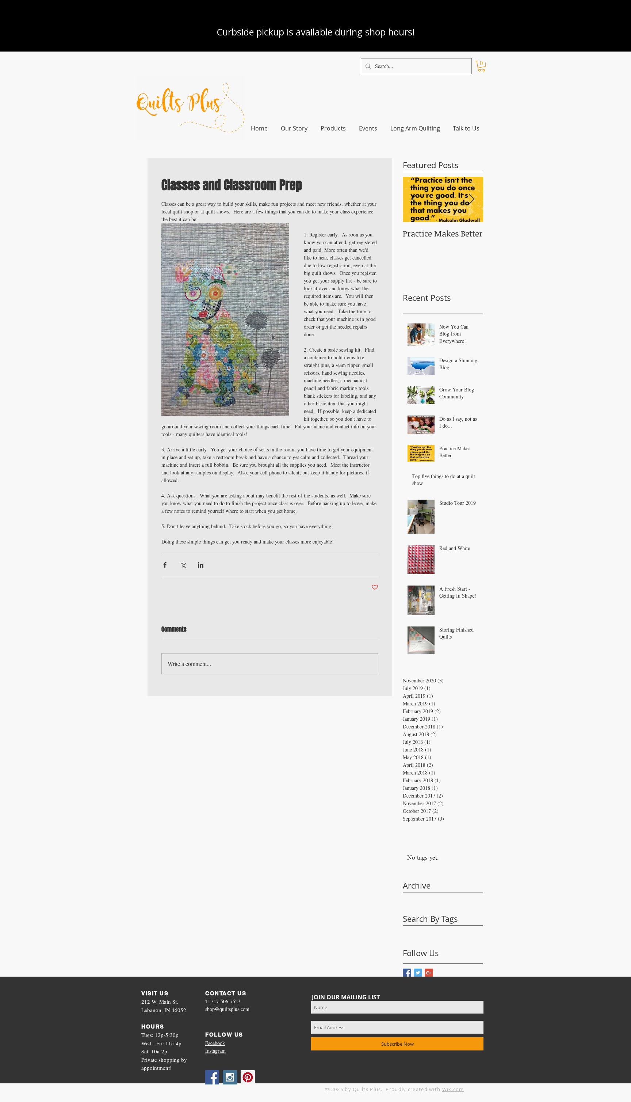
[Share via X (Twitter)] (182, 564)
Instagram (215, 1050)
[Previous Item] (414, 199)
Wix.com (453, 1089)
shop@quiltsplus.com (227, 1009)
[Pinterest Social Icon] (248, 1077)
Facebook (215, 1042)
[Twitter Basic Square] (418, 973)
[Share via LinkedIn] (200, 564)
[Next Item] (471, 199)
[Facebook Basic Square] (407, 973)
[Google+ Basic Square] (429, 973)
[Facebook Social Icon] (212, 1077)
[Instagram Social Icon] (230, 1077)
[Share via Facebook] (164, 564)
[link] (481, 66)
